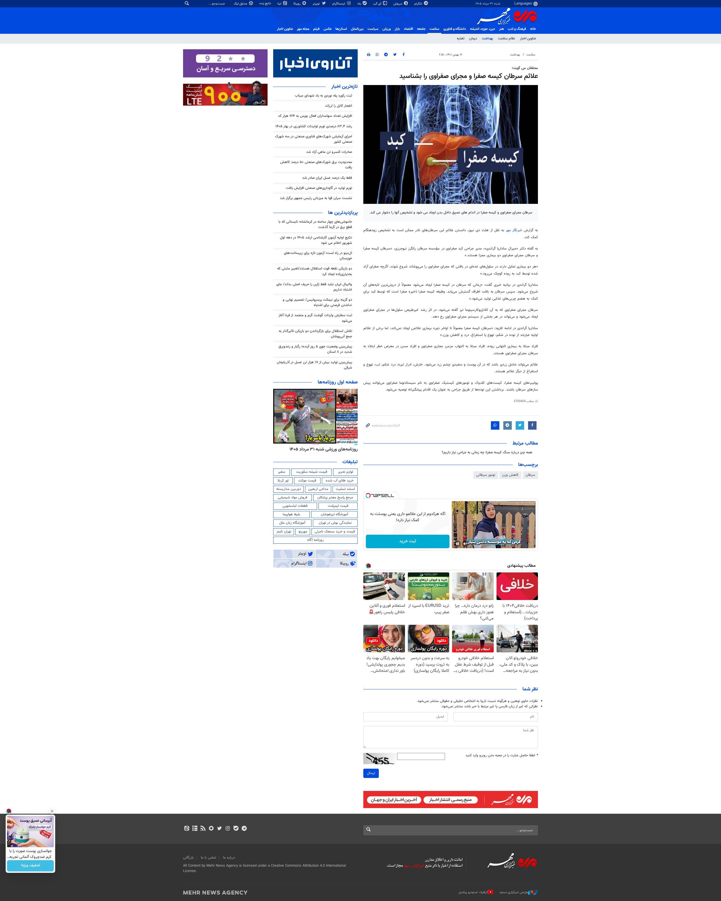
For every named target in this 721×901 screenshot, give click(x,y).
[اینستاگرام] (227, 829)
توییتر (317, 3)
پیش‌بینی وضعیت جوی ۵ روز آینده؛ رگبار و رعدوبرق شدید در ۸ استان (315, 349)
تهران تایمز (283, 531)
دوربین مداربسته (288, 489)
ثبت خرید (407, 541)
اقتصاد (408, 29)
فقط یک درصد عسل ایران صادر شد (327, 178)
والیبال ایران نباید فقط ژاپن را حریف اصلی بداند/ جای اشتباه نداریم (314, 287)
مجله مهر (303, 29)
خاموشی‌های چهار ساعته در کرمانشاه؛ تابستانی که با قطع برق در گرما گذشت (315, 224)
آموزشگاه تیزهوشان (334, 514)
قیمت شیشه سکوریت (311, 472)
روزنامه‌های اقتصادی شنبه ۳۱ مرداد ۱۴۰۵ (322, 449)
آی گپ (377, 3)
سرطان (530, 475)
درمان (473, 38)
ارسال (371, 773)
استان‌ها (341, 29)
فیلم (316, 29)
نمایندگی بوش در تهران (335, 523)
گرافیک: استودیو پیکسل (473, 892)
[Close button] (52, 811)
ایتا (279, 3)
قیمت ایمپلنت (338, 506)
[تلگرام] (244, 829)
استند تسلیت (345, 489)
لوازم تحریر (345, 472)
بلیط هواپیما (291, 514)
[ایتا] (186, 829)
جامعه (421, 29)
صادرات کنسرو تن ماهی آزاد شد (329, 152)
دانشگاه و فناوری (454, 29)
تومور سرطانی (485, 475)
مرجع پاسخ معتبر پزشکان (335, 497)
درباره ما (229, 857)
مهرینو (303, 531)
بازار (397, 29)
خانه (533, 29)
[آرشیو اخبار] (194, 829)
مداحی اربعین (318, 489)
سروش (398, 3)
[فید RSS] (202, 829)
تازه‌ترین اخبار (344, 86)
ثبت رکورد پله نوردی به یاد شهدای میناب (323, 96)
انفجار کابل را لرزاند (338, 106)
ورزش (386, 29)
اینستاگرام (339, 3)
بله (359, 3)
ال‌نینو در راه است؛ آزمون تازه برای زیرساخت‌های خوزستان (318, 255)
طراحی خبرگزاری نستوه (514, 892)
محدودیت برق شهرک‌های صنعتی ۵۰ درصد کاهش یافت (316, 164)
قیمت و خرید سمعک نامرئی (335, 531)
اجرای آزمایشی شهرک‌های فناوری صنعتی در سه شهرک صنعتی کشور (313, 139)
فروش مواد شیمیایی (292, 497)
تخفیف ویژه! (30, 866)
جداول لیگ (241, 3)
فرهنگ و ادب (517, 29)
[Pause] (457, 543)
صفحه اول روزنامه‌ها (338, 382)
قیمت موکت (307, 480)
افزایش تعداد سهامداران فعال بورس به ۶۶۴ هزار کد (315, 116)
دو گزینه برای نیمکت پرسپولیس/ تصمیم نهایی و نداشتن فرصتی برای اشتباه (317, 302)
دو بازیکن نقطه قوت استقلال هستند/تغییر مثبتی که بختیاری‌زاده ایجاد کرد (314, 271)
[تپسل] (368, 495)
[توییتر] (219, 829)
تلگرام (418, 3)
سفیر (281, 472)
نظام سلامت (506, 38)
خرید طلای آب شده (339, 480)
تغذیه (460, 38)
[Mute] (465, 543)
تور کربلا (283, 480)
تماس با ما (208, 857)
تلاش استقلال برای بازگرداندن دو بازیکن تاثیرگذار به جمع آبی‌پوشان (315, 333)
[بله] (235, 829)
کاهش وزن (510, 475)
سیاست (373, 29)
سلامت (434, 29)
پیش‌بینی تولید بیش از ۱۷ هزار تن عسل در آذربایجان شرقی (314, 365)
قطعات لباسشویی (295, 506)
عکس (327, 29)
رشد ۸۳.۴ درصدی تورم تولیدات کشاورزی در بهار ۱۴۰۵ (313, 126)
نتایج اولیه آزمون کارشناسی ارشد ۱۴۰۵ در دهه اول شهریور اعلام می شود (316, 240)
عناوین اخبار (528, 38)
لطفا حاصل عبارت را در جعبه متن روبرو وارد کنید (502, 755)
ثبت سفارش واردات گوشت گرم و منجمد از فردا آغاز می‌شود (315, 318)
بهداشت (487, 38)
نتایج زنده (265, 3)
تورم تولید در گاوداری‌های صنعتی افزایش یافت (319, 188)
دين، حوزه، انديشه (482, 29)
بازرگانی (188, 857)
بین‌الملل (357, 29)
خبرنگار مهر (515, 230)
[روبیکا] (211, 829)
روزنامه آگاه (315, 540)
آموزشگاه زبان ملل (292, 523)
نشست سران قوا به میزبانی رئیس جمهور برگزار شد (316, 198)
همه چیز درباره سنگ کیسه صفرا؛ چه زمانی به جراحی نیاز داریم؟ (487, 452)
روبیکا (297, 3)
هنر (501, 29)
